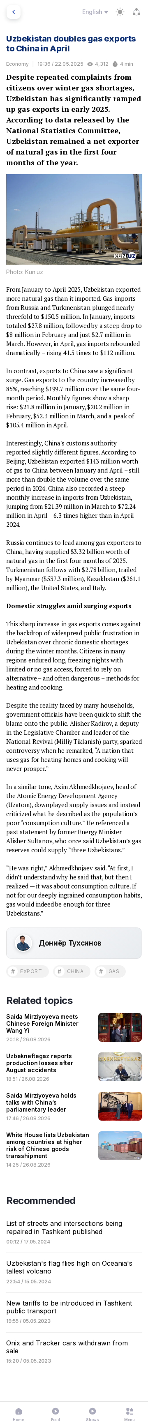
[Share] (136, 12)
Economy (17, 64)
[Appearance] (120, 12)
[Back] (14, 12)
